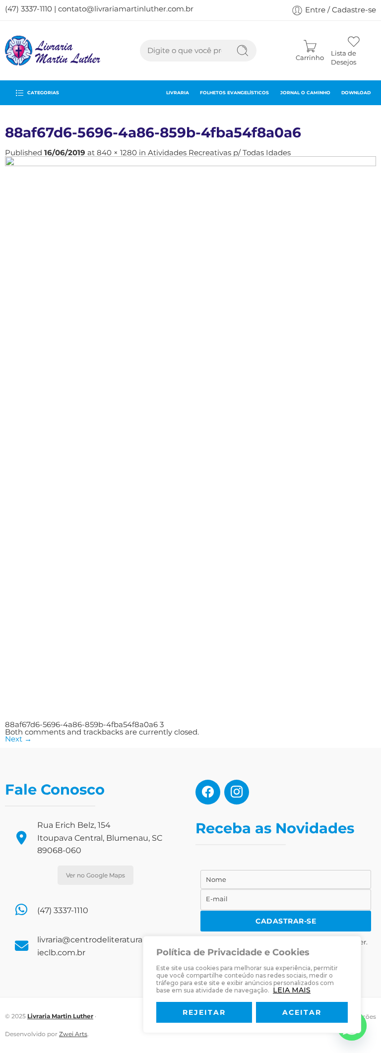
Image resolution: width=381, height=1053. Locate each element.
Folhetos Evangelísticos (234, 92)
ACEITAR (301, 1012)
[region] (252, 984)
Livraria (177, 92)
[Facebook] (207, 791)
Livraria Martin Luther (60, 1016)
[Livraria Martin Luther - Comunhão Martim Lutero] (52, 50)
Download (356, 92)
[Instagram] (236, 791)
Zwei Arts (73, 1034)
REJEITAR (204, 1012)
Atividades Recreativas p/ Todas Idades (219, 152)
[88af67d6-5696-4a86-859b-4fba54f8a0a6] (190, 438)
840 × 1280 (117, 152)
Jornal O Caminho (305, 92)
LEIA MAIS (292, 990)
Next (18, 739)
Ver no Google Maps (95, 875)
